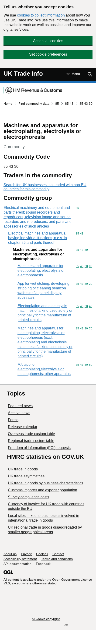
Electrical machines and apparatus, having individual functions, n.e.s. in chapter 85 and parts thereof (37, 238)
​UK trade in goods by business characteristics (45, 483)
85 (57, 103)
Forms (13, 420)
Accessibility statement (20, 559)
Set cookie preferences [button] (48, 54)
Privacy (26, 554)
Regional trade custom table (31, 441)
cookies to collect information (41, 15)
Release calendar (22, 427)
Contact (58, 554)
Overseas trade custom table (31, 434)
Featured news (20, 406)
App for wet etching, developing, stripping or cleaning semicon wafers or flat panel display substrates (43, 290)
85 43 (69, 103)
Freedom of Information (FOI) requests (39, 448)
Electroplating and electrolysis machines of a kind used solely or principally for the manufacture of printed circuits (44, 313)
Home (7, 103)
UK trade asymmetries (26, 476)
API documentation (17, 564)
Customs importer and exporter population (42, 490)
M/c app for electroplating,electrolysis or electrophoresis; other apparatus (44, 369)
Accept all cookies (48, 41)
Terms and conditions (57, 559)
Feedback (43, 564)
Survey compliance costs (28, 497)
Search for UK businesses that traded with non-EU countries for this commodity (44, 187)
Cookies (42, 554)
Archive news (19, 413)
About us (10, 554)
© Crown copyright (46, 619)
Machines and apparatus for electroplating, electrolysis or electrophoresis (41, 270)
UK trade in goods (23, 469)
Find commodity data (33, 103)
